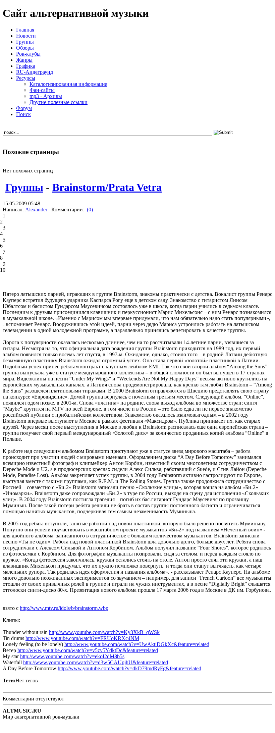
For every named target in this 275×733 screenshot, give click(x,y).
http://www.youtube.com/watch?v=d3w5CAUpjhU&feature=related (95, 662)
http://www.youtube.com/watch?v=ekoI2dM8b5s (72, 656)
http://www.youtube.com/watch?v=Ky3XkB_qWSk (104, 632)
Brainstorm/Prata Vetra (107, 187)
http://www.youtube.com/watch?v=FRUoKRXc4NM (82, 638)
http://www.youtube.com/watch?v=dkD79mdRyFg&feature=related (129, 668)
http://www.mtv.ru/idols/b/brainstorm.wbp (64, 608)
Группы (24, 187)
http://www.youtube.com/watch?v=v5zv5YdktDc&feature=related (87, 650)
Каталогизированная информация (68, 84)
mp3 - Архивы (46, 96)
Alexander (36, 209)
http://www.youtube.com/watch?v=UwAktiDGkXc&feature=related (136, 644)
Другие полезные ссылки (59, 102)
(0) (89, 209)
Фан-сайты (42, 90)
